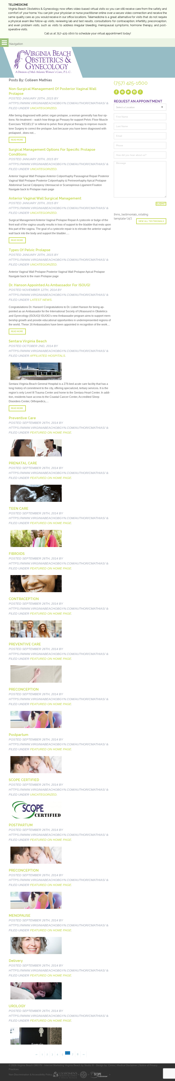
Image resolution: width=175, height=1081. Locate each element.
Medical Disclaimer (127, 1065)
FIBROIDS (17, 554)
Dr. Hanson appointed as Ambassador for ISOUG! (49, 285)
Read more (17, 140)
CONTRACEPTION (24, 599)
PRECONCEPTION (24, 689)
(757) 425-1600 (131, 83)
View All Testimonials (151, 221)
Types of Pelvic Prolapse (29, 250)
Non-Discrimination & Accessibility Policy (30, 1074)
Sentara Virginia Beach (28, 341)
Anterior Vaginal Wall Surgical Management (45, 198)
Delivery (16, 961)
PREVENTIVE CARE (25, 644)
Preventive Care (22, 418)
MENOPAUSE (19, 915)
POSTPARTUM (21, 825)
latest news (41, 299)
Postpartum (18, 735)
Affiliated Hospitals (47, 355)
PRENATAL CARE (23, 463)
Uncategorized (43, 108)
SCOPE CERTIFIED (24, 780)
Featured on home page (50, 432)
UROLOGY (17, 1006)
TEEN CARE (18, 508)
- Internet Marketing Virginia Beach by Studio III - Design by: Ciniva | (80, 1065)
